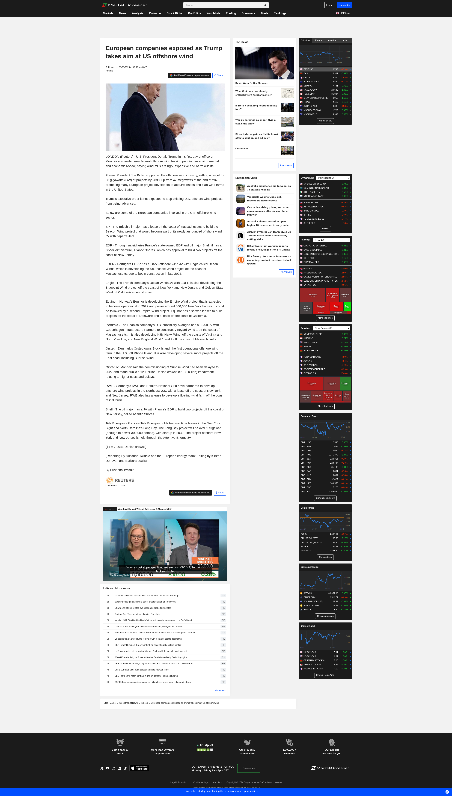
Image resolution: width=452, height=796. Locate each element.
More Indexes (325, 121)
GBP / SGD (306, 487)
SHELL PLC (309, 223)
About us (217, 782)
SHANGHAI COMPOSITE (316, 98)
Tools (264, 13)
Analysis (138, 13)
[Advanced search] (265, 5)
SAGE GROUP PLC (313, 250)
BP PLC (307, 215)
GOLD (304, 534)
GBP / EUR (306, 446)
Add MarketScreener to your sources (191, 75)
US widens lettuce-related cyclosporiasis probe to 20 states (143, 608)
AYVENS (308, 361)
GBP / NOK (306, 463)
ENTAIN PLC (310, 285)
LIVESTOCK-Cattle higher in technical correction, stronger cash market (148, 626)
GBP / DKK (306, 467)
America (332, 40)
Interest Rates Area (325, 675)
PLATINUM (306, 550)
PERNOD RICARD (313, 357)
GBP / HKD (306, 483)
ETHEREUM (310, 597)
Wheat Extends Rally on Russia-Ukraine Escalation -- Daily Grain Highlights (151, 657)
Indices (306, 40)
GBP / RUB (306, 455)
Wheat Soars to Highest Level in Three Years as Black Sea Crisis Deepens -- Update (155, 632)
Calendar (155, 13)
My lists (325, 228)
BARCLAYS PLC (312, 211)
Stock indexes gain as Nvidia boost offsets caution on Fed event (145, 602)
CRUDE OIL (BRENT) (311, 542)
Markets (108, 13)
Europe (318, 40)
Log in (329, 5)
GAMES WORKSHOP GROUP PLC (320, 277)
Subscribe (344, 5)
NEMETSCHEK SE (313, 334)
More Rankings (325, 318)
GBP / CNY (306, 479)
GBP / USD (306, 442)
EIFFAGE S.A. (310, 373)
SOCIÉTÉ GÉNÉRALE (314, 369)
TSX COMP (309, 94)
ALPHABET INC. (311, 202)
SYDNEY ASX (310, 106)
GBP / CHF (306, 450)
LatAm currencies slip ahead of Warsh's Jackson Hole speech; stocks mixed (151, 651)
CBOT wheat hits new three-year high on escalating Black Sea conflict (148, 645)
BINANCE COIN (311, 605)
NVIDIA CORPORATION (315, 184)
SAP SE (307, 346)
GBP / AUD (306, 475)
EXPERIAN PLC (311, 262)
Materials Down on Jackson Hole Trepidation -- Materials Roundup (147, 595)
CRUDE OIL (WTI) (309, 538)
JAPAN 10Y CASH (312, 664)
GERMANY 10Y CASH (314, 660)
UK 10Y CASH (310, 652)
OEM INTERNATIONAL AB (316, 188)
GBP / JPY (306, 491)
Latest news (286, 165)
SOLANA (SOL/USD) (313, 601)
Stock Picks (175, 13)
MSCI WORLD (310, 114)
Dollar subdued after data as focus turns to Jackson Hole (142, 670)
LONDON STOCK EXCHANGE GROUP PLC (321, 254)
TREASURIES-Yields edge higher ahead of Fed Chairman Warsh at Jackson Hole (154, 663)
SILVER (304, 546)
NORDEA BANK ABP (313, 196)
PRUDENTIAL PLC (313, 273)
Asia (345, 40)
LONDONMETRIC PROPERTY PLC (321, 281)
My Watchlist (307, 178)
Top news (242, 42)
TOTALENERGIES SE (314, 219)
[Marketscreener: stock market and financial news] (124, 5)
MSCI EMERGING (312, 110)
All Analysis (286, 272)
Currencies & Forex (325, 498)
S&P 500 (308, 86)
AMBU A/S (308, 338)
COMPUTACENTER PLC (316, 246)
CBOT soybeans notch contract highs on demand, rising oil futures (146, 676)
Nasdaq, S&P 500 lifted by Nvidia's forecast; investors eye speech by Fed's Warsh (153, 620)
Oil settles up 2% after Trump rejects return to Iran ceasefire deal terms (148, 639)
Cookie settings (200, 782)
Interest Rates (308, 626)
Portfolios (194, 13)
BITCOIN (308, 593)
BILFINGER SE (311, 350)
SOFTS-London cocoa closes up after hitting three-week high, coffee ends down (153, 682)
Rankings (280, 13)
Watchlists (213, 13)
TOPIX (307, 102)
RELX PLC (309, 258)
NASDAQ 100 (310, 90)
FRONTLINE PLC (312, 342)
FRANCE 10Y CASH (313, 668)
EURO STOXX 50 (312, 81)
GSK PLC (308, 268)
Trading (231, 13)
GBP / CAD (306, 471)
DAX (306, 73)
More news (220, 690)
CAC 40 (307, 77)
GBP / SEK (306, 459)
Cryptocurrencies (310, 567)
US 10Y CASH (310, 656)
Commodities (307, 508)
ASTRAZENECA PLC (314, 206)
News (122, 13)
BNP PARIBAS (310, 365)
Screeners (248, 13)
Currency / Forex (309, 416)
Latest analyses (246, 177)
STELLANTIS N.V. (312, 192)
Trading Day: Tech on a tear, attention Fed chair (137, 614)
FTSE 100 (308, 69)
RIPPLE (307, 609)
